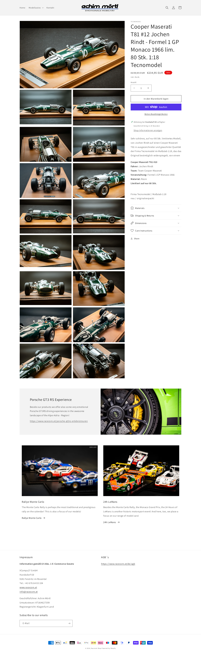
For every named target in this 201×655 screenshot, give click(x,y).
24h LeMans (109, 522)
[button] (36, 8)
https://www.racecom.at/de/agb (118, 563)
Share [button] (136, 238)
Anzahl (133, 82)
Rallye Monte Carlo (32, 518)
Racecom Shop (96, 648)
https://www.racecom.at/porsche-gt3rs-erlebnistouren (59, 421)
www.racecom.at (28, 587)
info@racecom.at (29, 591)
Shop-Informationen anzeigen (148, 130)
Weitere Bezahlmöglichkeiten (156, 114)
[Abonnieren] (69, 623)
